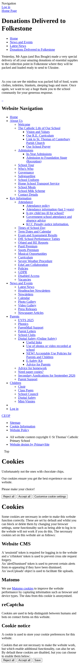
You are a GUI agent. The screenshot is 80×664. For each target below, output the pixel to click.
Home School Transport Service (38, 183)
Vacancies (24, 279)
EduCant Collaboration (33, 264)
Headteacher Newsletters (34, 290)
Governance (26, 172)
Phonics (23, 324)
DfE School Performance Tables (39, 239)
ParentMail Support (30, 327)
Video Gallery (27, 305)
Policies (23, 268)
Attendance (25, 202)
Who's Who (25, 168)
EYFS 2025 (26, 320)
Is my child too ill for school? (45, 213)
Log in (6, 7)
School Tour (26, 165)
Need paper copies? (30, 372)
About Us (16, 120)
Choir (21, 386)
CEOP (6, 415)
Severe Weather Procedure (35, 261)
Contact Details (28, 194)
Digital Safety (27, 397)
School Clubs (26, 335)
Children (15, 383)
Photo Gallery (27, 301)
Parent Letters (27, 331)
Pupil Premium (27, 246)
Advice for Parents (38, 364)
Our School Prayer (38, 146)
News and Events (21, 42)
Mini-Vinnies (26, 401)
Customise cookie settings (50, 496)
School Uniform (28, 180)
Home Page (9, 11)
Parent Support (27, 379)
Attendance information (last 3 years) (50, 209)
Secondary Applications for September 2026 (46, 375)
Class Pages (25, 390)
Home (14, 38)
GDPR (22, 272)
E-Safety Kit (34, 360)
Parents (14, 316)
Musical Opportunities (32, 253)
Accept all (24, 496)
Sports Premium (28, 250)
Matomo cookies (22, 588)
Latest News (18, 46)
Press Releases (27, 309)
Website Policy (19, 430)
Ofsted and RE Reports (33, 242)
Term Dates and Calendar (34, 231)
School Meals (27, 187)
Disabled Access (28, 276)
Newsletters (25, 294)
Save (37, 660)
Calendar (24, 298)
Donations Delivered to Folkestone (32, 49)
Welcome (24, 124)
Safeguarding (26, 176)
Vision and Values (38, 132)
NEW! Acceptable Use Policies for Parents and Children (48, 355)
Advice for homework (32, 368)
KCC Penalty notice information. (47, 224)
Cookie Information (22, 426)
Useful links (34, 342)
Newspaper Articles (30, 312)
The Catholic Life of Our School (39, 128)
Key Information (20, 198)
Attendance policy (38, 205)
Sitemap (15, 422)
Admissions (25, 150)
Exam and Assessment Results (37, 235)
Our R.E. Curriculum (40, 135)
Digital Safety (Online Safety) (37, 338)
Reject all (8, 496)
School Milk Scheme (31, 191)
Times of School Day (32, 228)
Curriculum (25, 257)
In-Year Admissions (39, 154)
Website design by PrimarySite (29, 444)
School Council (28, 394)
